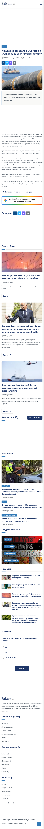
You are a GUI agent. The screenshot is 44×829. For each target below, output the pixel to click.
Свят (4, 501)
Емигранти (5, 764)
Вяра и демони (7, 757)
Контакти (5, 798)
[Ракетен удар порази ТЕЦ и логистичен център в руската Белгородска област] (22, 262)
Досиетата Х (6, 761)
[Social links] (4, 803)
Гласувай (21, 668)
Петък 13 (5, 738)
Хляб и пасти (6, 731)
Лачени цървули (9, 515)
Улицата (6, 486)
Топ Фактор (6, 741)
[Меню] (40, 4)
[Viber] (10, 63)
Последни (6, 569)
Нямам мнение (10, 658)
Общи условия (7, 788)
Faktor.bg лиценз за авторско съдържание (19, 820)
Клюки (4, 768)
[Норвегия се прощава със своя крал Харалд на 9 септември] (6, 577)
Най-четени (7, 453)
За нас (4, 784)
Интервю (5, 723)
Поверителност (7, 791)
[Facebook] (3, 63)
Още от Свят (8, 246)
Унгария (8, 192)
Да (6, 647)
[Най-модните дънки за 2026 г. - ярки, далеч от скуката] (6, 586)
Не (6, 652)
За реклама (6, 795)
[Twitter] (7, 63)
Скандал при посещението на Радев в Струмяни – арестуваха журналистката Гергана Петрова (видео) (22, 491)
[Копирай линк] (14, 63)
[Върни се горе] (39, 824)
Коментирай (36, 417)
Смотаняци (5, 772)
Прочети (6, 296)
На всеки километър (9, 734)
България (28, 192)
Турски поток (18, 192)
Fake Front (5, 754)
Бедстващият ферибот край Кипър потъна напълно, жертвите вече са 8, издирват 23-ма (20, 388)
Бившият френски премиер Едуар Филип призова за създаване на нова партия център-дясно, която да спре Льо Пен (21, 329)
